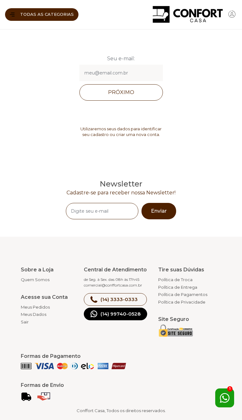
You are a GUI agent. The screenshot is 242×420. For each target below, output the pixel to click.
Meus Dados (33, 314)
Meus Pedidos (35, 307)
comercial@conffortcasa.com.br (113, 285)
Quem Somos (35, 279)
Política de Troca (175, 279)
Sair (25, 321)
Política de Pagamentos (182, 294)
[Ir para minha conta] (231, 16)
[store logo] (151, 14)
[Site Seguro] (175, 331)
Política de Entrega (177, 287)
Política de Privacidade (181, 302)
